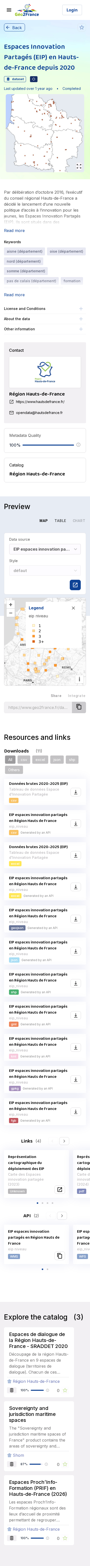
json (57, 759)
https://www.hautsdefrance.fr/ (40, 402)
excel (40, 759)
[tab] (26, 521)
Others (14, 769)
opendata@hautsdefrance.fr (39, 412)
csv (24, 759)
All (10, 759)
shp (72, 759)
